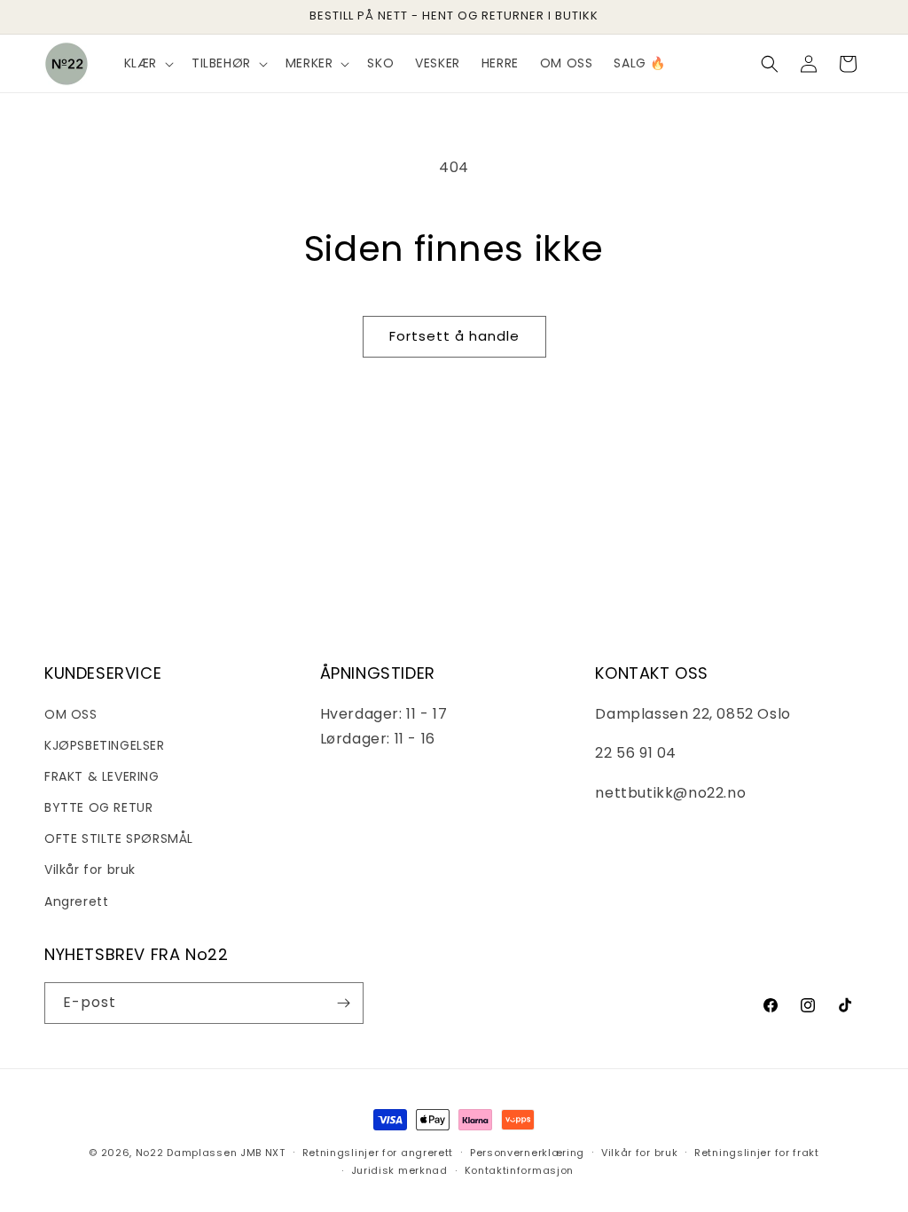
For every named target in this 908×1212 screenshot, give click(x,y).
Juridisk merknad (399, 1170)
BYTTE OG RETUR (98, 807)
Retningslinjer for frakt (756, 1152)
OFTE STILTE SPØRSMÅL (118, 838)
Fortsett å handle (454, 336)
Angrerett (76, 901)
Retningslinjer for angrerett (378, 1152)
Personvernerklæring (527, 1152)
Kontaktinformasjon (520, 1170)
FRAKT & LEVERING (102, 776)
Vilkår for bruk (90, 869)
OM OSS (71, 714)
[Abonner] (343, 1003)
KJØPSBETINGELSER (104, 745)
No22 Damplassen (187, 1152)
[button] (147, 63)
